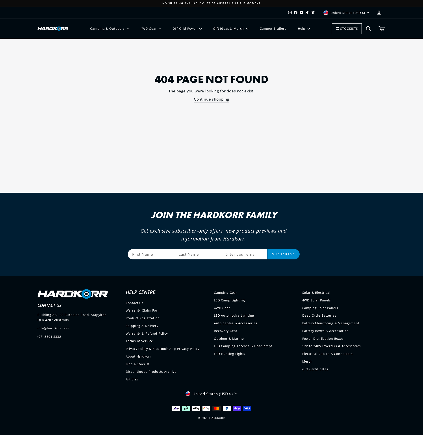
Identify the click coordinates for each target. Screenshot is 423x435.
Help (302, 28)
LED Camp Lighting (229, 300)
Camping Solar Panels (320, 308)
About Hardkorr (138, 356)
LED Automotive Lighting (234, 315)
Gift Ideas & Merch (229, 28)
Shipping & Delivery (142, 326)
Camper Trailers (273, 28)
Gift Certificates (315, 369)
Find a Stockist (138, 364)
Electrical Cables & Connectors (327, 354)
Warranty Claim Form (143, 310)
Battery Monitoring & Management (330, 323)
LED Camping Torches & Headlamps (243, 346)
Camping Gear (225, 292)
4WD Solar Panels (316, 300)
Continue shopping (211, 99)
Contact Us (135, 303)
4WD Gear (149, 28)
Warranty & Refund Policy (147, 333)
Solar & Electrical (316, 292)
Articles (132, 379)
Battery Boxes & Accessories (325, 331)
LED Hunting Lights (229, 354)
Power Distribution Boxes (323, 338)
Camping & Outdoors (108, 28)
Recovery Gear (225, 331)
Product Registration (143, 318)
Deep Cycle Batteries (319, 315)
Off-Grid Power (185, 28)
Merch (307, 361)
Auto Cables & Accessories (235, 323)
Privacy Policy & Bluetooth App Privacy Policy (162, 349)
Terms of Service (139, 341)
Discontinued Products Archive (151, 371)
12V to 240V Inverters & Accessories (331, 346)
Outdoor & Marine (229, 338)
